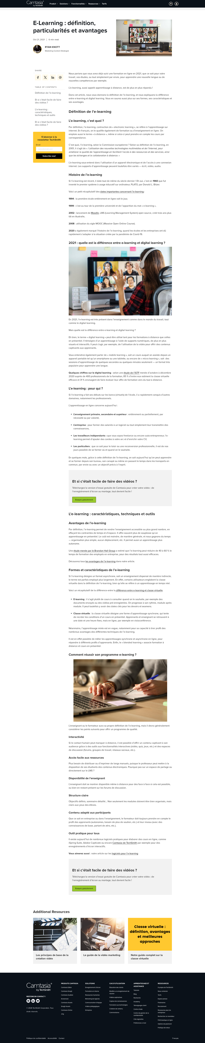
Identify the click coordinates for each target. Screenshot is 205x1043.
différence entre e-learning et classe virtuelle (139, 590)
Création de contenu (116, 1009)
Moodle (95, 213)
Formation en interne (92, 991)
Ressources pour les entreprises (164, 1011)
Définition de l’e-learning (48, 93)
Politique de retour (164, 1028)
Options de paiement (165, 1024)
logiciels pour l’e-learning (125, 853)
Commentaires (114, 1012)
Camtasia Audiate (67, 995)
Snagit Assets (65, 1006)
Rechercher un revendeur (166, 1016)
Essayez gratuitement (84, 500)
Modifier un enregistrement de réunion (119, 992)
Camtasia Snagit (66, 991)
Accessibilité (52, 1038)
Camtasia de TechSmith (124, 843)
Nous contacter (163, 991)
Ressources (93, 4)
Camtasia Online (66, 1010)
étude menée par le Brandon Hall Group (94, 551)
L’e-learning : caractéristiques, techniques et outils (45, 112)
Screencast (64, 999)
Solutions (64, 4)
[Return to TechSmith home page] (35, 3)
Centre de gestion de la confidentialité (141, 1014)
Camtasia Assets (66, 1002)
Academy (137, 1002)
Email (38, 145)
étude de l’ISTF (131, 373)
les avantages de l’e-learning (100, 561)
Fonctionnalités (78, 4)
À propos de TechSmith (165, 987)
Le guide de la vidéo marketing (101, 955)
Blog (135, 994)
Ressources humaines (92, 995)
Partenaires (161, 1002)
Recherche (137, 998)
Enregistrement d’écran (92, 987)
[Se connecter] (176, 4)
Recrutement (162, 1006)
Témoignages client (140, 1005)
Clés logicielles (138, 1019)
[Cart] (171, 4)
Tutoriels (136, 990)
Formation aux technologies (118, 1005)
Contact (61, 1038)
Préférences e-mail (140, 1023)
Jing (62, 1014)
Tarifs (104, 4)
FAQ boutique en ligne (165, 1020)
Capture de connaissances (118, 1001)
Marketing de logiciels (92, 999)
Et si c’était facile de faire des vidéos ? (48, 101)
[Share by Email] (60, 77)
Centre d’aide (138, 1009)
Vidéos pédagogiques (92, 1006)
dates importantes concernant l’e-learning (122, 192)
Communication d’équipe (93, 1002)
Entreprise (88, 1010)
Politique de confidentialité (36, 1038)
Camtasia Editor (66, 987)
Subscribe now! (49, 156)
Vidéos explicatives (115, 997)
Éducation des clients (116, 987)
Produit (53, 4)
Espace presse (162, 999)
